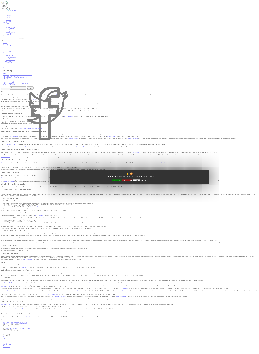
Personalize (137, 180)
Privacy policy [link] (144, 180)
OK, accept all (117, 180)
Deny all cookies (127, 180)
